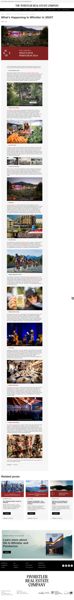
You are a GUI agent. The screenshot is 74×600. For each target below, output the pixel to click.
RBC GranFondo (25, 242)
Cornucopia (20, 350)
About (39, 9)
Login (58, 9)
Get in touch (65, 9)
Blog (44, 9)
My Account (29, 565)
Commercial (17, 9)
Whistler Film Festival (13, 387)
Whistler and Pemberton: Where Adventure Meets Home (60, 503)
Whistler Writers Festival (14, 314)
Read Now (7, 513)
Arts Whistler (14, 147)
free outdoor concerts (13, 170)
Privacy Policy (42, 567)
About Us (15, 565)
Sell (14, 563)
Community (9, 14)
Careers (15, 567)
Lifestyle (10, 518)
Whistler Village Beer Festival (32, 277)
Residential (8, 9)
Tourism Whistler (37, 460)
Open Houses (51, 9)
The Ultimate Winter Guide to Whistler (12, 502)
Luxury (25, 9)
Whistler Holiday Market (14, 424)
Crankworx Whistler (11, 205)
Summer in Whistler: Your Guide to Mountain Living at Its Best (36, 503)
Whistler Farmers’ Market (14, 110)
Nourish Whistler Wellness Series (31, 72)
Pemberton (32, 9)
